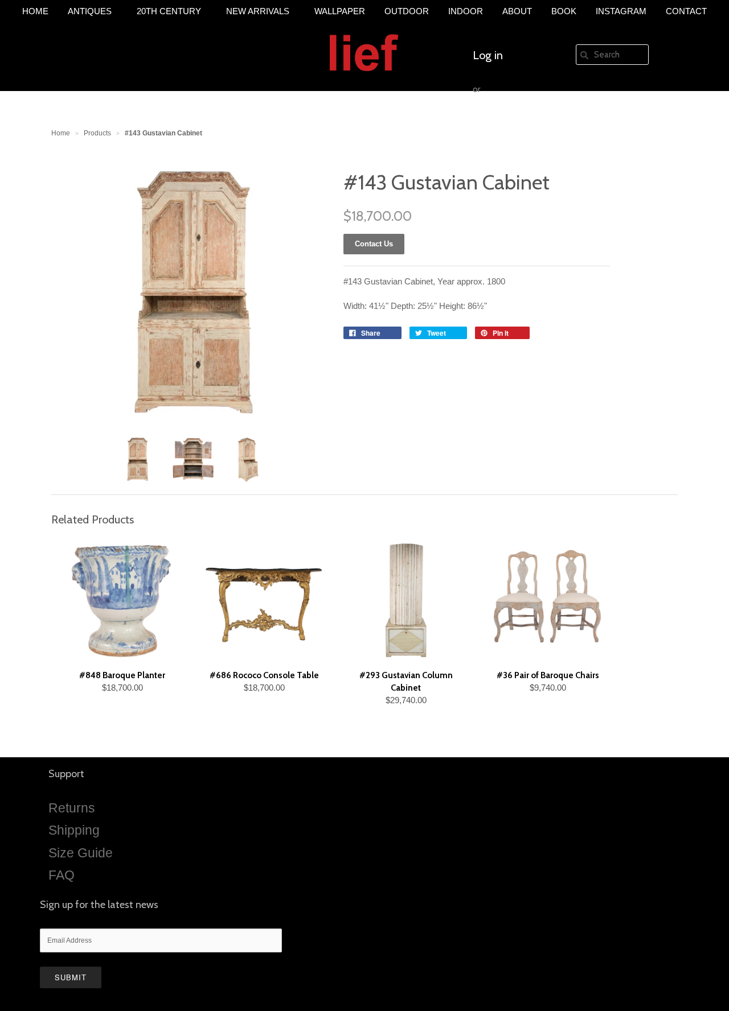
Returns (71, 807)
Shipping (74, 830)
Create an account (517, 123)
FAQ (61, 875)
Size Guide (80, 852)
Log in (488, 55)
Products (97, 133)
